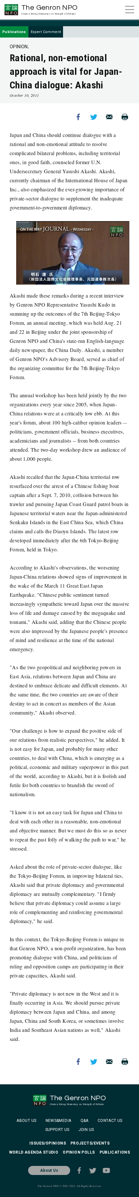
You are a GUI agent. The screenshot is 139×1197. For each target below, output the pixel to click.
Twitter (93, 116)
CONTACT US (110, 1120)
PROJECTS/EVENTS (90, 1143)
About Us (49, 1170)
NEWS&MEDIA (58, 1120)
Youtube (106, 1170)
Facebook (78, 116)
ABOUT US (26, 1120)
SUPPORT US (57, 1129)
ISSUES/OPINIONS (47, 1143)
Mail (109, 116)
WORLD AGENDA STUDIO (34, 1152)
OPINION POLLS (79, 1152)
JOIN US (86, 1129)
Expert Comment (46, 32)
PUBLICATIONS (115, 1152)
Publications (14, 32)
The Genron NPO (49, 9)
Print (124, 116)
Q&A (84, 1120)
